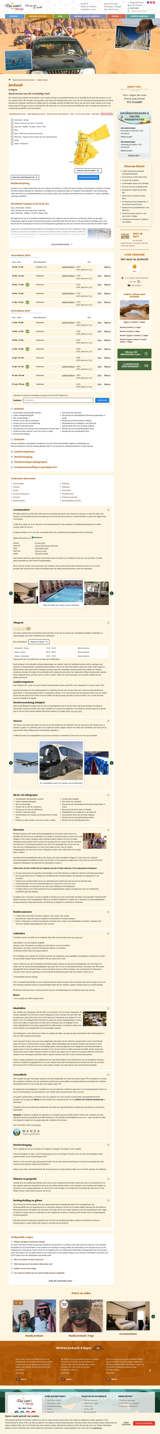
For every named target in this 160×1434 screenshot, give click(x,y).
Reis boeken (107, 114)
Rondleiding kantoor (54, 1406)
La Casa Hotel (40, 543)
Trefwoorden (88, 1406)
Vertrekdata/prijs (36, 114)
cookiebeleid (97, 1428)
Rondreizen (84, 4)
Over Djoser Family (55, 1396)
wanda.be (37, 1125)
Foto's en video (82, 114)
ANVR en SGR (88, 1409)
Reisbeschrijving (17, 114)
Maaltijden (66, 487)
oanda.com (78, 937)
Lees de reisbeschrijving (60, 244)
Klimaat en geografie (69, 497)
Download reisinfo (88, 177)
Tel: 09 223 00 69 (136, 5)
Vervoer (16, 490)
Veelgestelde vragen (91, 1403)
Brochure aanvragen (111, 4)
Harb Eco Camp (41, 551)
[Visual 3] (82, 71)
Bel (20, 1408)
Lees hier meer (76, 711)
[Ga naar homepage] (23, 7)
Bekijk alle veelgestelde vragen (60, 1281)
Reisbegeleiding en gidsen (71, 500)
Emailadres (17, 400)
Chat (29, 1408)
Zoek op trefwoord (90, 1400)
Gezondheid (66, 490)
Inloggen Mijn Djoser (137, 2)
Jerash (13, 229)
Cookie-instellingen (126, 1423)
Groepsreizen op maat (88, 9)
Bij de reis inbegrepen (21, 494)
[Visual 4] (85, 71)
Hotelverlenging (68, 494)
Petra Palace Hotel (41, 548)
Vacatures (50, 1412)
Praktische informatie (58, 114)
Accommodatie (18, 483)
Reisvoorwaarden (90, 1412)
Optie (99, 276)
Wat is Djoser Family (111, 9)
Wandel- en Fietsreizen (88, 7)
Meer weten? (125, 1396)
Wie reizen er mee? (54, 1403)
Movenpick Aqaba (41, 553)
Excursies (16, 497)
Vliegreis (16, 487)
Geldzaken (65, 483)
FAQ (72, 114)
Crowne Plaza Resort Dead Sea (46, 546)
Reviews (95, 114)
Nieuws (49, 1409)
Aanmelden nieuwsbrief (129, 1406)
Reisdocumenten (19, 500)
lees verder (20, 1373)
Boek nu (107, 267)
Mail (24, 1408)
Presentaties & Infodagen (112, 7)
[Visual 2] (78, 71)
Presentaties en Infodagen (130, 1403)
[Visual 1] (74, 71)
